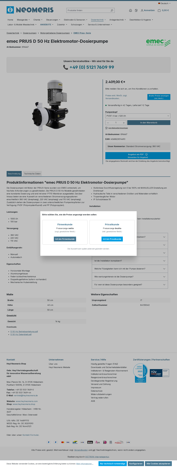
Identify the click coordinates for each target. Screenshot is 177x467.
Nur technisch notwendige (112, 463)
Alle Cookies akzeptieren (158, 463)
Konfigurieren (135, 463)
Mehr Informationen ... (84, 464)
